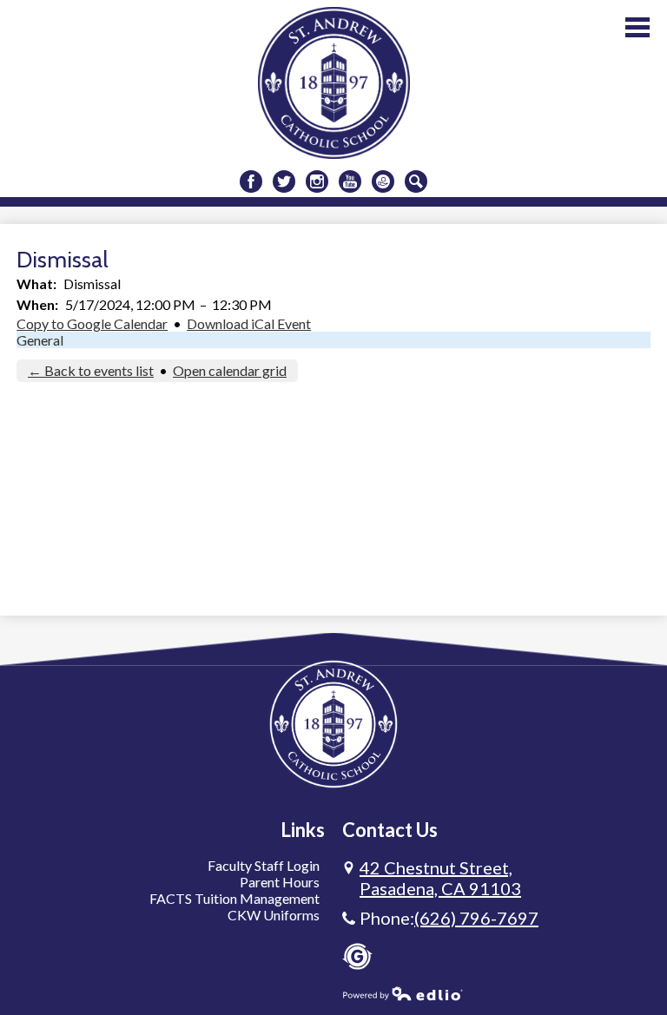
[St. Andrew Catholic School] (334, 83)
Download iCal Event (249, 323)
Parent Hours (280, 881)
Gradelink (357, 956)
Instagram (317, 181)
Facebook (251, 181)
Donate (383, 181)
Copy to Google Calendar (92, 323)
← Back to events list (91, 370)
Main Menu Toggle (637, 27)
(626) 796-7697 (476, 917)
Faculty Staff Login (264, 865)
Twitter (284, 181)
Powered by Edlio (403, 993)
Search (416, 181)
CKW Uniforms (274, 914)
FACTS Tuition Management (234, 898)
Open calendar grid (230, 370)
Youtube (350, 181)
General (40, 340)
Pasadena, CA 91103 (440, 878)
